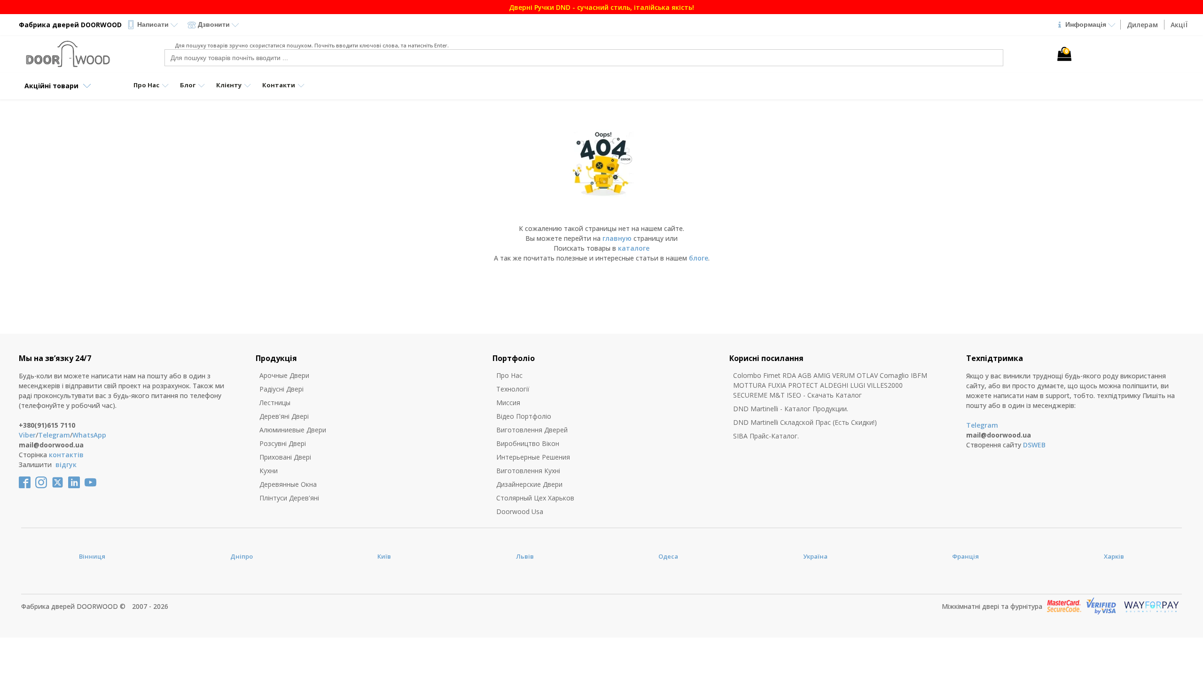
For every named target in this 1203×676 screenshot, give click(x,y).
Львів (525, 556)
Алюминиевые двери (292, 429)
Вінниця (92, 556)
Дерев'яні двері (284, 416)
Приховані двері (285, 457)
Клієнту (229, 85)
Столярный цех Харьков (535, 497)
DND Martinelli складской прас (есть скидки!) (805, 422)
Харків (1114, 556)
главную (617, 238)
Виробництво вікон (527, 443)
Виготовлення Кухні (528, 470)
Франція (965, 556)
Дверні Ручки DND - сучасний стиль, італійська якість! (990, 7)
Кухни (268, 470)
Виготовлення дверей (532, 429)
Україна (815, 556)
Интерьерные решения (533, 457)
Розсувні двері (282, 443)
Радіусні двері (281, 388)
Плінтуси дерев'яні (289, 497)
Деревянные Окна (288, 484)
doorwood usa (519, 511)
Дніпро (241, 556)
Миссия (508, 402)
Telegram (54, 434)
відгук (66, 464)
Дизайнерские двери (529, 484)
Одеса (668, 556)
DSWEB (1034, 444)
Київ (384, 556)
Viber (27, 434)
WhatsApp (89, 434)
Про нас (509, 375)
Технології (513, 388)
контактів (66, 454)
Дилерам (1142, 24)
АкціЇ (1179, 24)
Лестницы (274, 402)
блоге (698, 258)
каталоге (633, 248)
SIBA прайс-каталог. (766, 435)
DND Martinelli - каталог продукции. (790, 408)
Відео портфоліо (523, 416)
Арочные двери (284, 375)
